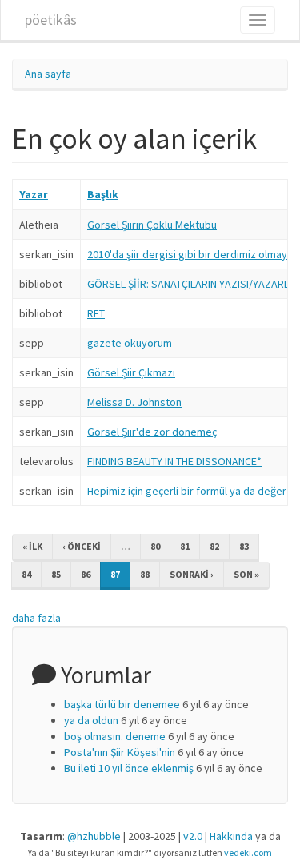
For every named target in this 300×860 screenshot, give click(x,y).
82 (214, 546)
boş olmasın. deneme (115, 736)
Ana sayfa (48, 73)
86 (85, 574)
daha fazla (36, 618)
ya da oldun (91, 720)
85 (56, 574)
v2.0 (192, 836)
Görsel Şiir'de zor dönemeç (152, 431)
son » (246, 574)
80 (155, 546)
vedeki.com (248, 852)
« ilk (32, 546)
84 (26, 574)
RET (96, 313)
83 (244, 546)
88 (145, 574)
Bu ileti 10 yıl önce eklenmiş (129, 768)
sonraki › (192, 574)
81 (185, 546)
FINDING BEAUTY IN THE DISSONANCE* (174, 461)
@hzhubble (94, 836)
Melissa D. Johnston (134, 402)
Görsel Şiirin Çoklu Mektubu (152, 224)
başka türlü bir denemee (122, 704)
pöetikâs (51, 19)
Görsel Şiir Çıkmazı (131, 372)
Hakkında (231, 836)
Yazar (33, 194)
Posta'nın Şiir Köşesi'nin (119, 752)
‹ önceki (81, 546)
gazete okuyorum (129, 343)
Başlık (102, 194)
